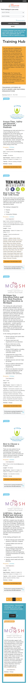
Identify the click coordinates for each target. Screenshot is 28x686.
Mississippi (15, 246)
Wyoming (14, 258)
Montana (5, 248)
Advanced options (21, 20)
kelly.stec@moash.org (10, 667)
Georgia (10, 163)
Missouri (20, 246)
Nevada (14, 248)
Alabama (10, 238)
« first (7, 599)
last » (20, 599)
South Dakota (10, 255)
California (10, 240)
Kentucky (18, 243)
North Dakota (10, 251)
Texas (21, 255)
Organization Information (12, 167)
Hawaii (17, 241)
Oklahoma (19, 251)
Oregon (5, 253)
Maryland (13, 245)
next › (17, 599)
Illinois (4, 243)
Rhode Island (16, 253)
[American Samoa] (13, 18)
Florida (9, 241)
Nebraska (10, 248)
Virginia (12, 256)
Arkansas (5, 240)
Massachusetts (19, 245)
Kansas (14, 243)
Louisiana (5, 245)
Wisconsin (9, 258)
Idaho (20, 241)
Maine (9, 245)
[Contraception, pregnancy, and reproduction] (13, 14)
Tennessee (16, 255)
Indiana (8, 243)
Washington (17, 256)
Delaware (5, 241)
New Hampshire (20, 248)
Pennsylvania (10, 253)
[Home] (14, 6)
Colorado (14, 240)
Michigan (5, 246)
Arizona (18, 238)
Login (24, 1)
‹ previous (10, 599)
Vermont (8, 256)
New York (17, 250)
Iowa (11, 243)
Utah (4, 256)
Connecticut (19, 240)
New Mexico (12, 250)
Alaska (14, 238)
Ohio (15, 251)
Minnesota (9, 246)
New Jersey (5, 250)
